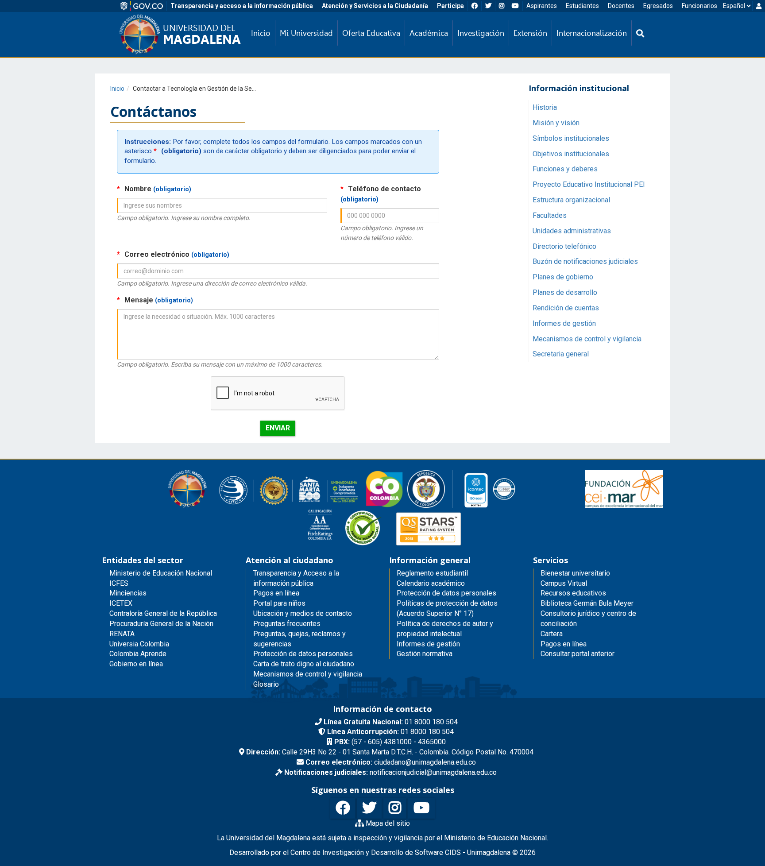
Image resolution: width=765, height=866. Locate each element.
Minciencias (128, 593)
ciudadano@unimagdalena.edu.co (390, 762)
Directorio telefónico (564, 246)
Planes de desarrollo (565, 292)
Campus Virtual (564, 583)
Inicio (117, 88)
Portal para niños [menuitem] (279, 603)
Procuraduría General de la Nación (161, 623)
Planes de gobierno (563, 277)
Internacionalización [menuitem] (591, 33)
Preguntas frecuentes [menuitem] (287, 623)
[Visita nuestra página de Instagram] (394, 808)
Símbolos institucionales (571, 138)
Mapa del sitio (387, 823)
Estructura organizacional (571, 199)
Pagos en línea (564, 644)
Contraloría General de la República (163, 613)
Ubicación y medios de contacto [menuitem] (302, 613)
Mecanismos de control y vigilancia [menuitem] (307, 674)
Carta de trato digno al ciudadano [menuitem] (303, 664)
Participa (450, 5)
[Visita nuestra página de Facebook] (342, 808)
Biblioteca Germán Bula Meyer (587, 603)
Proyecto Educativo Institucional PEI (589, 184)
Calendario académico (431, 583)
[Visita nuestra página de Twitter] (369, 808)
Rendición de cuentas (566, 307)
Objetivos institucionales (571, 153)
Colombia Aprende (137, 654)
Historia (545, 107)
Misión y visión (556, 122)
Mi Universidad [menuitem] (306, 33)
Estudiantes (582, 5)
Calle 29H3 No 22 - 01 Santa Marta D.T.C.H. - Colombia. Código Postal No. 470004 (389, 752)
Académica (429, 33)
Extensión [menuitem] (530, 33)
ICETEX (120, 603)
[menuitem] (640, 33)
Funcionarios (699, 5)
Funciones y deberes (565, 169)
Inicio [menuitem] (260, 33)
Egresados (658, 5)
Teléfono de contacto (380, 194)
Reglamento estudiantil (432, 573)
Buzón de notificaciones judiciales (585, 261)
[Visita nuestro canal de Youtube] (421, 808)
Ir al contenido (23, 6)
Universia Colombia (139, 644)
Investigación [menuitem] (480, 33)
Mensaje (155, 300)
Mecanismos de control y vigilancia (587, 338)
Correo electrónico (173, 254)
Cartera (552, 634)
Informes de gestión (564, 323)
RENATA (122, 634)
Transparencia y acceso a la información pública (241, 5)
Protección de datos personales (446, 593)
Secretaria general (561, 354)
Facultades (550, 215)
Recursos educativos (573, 593)
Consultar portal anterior (577, 654)
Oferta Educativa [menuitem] (371, 33)
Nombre (154, 189)
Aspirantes (541, 5)
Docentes (621, 5)
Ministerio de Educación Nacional (160, 573)
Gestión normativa (424, 654)
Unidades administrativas (572, 230)
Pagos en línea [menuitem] (276, 593)
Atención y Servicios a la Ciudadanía (375, 5)
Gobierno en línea (136, 664)
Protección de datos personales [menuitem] (303, 654)
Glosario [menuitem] (266, 684)
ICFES (118, 583)
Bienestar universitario (575, 573)
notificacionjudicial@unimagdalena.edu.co (390, 772)
